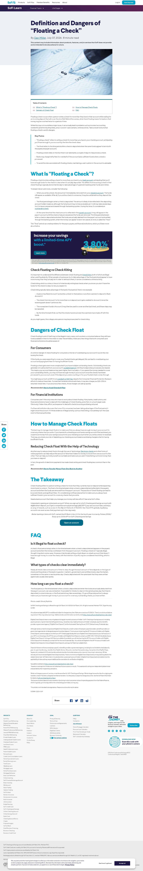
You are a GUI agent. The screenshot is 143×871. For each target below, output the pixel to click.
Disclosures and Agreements (58, 723)
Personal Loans (7, 754)
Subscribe (133, 725)
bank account (88, 180)
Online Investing (8, 778)
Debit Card (6, 816)
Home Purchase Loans (9, 771)
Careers (29, 733)
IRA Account (7, 785)
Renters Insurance (8, 795)
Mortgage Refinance (9, 773)
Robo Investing (7, 783)
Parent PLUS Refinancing (10, 727)
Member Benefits (43, 2)
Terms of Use (53, 721)
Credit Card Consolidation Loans (12, 756)
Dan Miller (40, 37)
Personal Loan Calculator (80, 729)
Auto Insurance (7, 799)
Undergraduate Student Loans (12, 739)
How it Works (30, 723)
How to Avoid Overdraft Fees (54, 388)
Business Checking (9, 830)
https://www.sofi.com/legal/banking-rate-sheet (97, 615)
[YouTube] (124, 731)
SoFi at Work (7, 826)
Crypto (5, 821)
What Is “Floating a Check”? (46, 107)
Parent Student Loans (9, 751)
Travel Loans (7, 763)
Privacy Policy (69, 865)
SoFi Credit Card (8, 806)
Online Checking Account (10, 811)
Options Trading (8, 790)
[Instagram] (121, 731)
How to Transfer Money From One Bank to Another (62, 469)
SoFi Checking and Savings (11, 809)
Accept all (122, 863)
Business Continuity (55, 735)
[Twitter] (76, 700)
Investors (29, 730)
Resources (56, 2)
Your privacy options (60, 738)
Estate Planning (7, 804)
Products (21, 2)
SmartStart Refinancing (10, 735)
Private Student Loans (9, 737)
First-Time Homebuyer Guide (81, 732)
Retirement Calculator (79, 734)
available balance (70, 368)
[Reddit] (87, 700)
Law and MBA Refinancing (10, 732)
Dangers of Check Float (45, 110)
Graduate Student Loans (10, 742)
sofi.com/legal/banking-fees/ (47, 678)
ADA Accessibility (55, 733)
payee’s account (85, 213)
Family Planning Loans (9, 761)
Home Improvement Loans (11, 759)
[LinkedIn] (81, 700)
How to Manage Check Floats (87, 107)
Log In (117, 2)
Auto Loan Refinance (9, 775)
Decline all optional (105, 863)
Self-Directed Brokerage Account (13, 780)
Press (28, 728)
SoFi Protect (7, 792)
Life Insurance (7, 802)
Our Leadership (31, 721)
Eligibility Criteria (55, 730)
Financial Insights (8, 823)
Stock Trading (7, 787)
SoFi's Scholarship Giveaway (81, 736)
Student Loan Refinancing (10, 721)
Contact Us (30, 738)
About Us (29, 718)
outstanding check (41, 209)
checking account (97, 193)
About (64, 2)
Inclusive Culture (31, 735)
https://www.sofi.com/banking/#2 (46, 263)
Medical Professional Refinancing (12, 730)
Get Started (128, 2)
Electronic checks (87, 451)
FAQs (28, 742)
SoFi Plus (30, 2)
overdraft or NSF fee (65, 379)
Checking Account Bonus (10, 818)
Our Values (30, 726)
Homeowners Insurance (10, 797)
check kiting (87, 275)
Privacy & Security (55, 718)
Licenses (52, 726)
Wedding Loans (7, 766)
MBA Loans (6, 747)
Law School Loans (8, 744)
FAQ (77, 110)
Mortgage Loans (8, 768)
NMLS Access (54, 728)
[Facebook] (71, 700)
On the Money (31, 740)
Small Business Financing (10, 828)
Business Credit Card (9, 833)
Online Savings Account (10, 814)
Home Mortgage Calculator (81, 727)
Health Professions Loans (10, 749)
